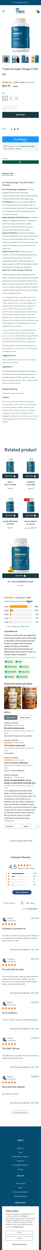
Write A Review (22, 892)
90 (11, 98)
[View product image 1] (6, 59)
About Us (20, 1148)
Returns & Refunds (20, 1196)
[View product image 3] (25, 59)
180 (5, 98)
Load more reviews (20, 1112)
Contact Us (20, 1161)
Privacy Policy (18, 1227)
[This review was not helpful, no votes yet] (36, 949)
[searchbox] (11, 903)
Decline (19, 1238)
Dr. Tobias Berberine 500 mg (20, 581)
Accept (19, 1233)
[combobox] (31, 909)
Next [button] (37, 59)
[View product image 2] (15, 59)
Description (7, 173)
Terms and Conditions (20, 1192)
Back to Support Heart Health (21, 841)
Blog (20, 1152)
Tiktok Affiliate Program (21, 1156)
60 (16, 98)
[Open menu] (4, 11)
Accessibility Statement (20, 1165)
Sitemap (20, 1169)
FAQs (20, 1188)
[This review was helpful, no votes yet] (32, 949)
